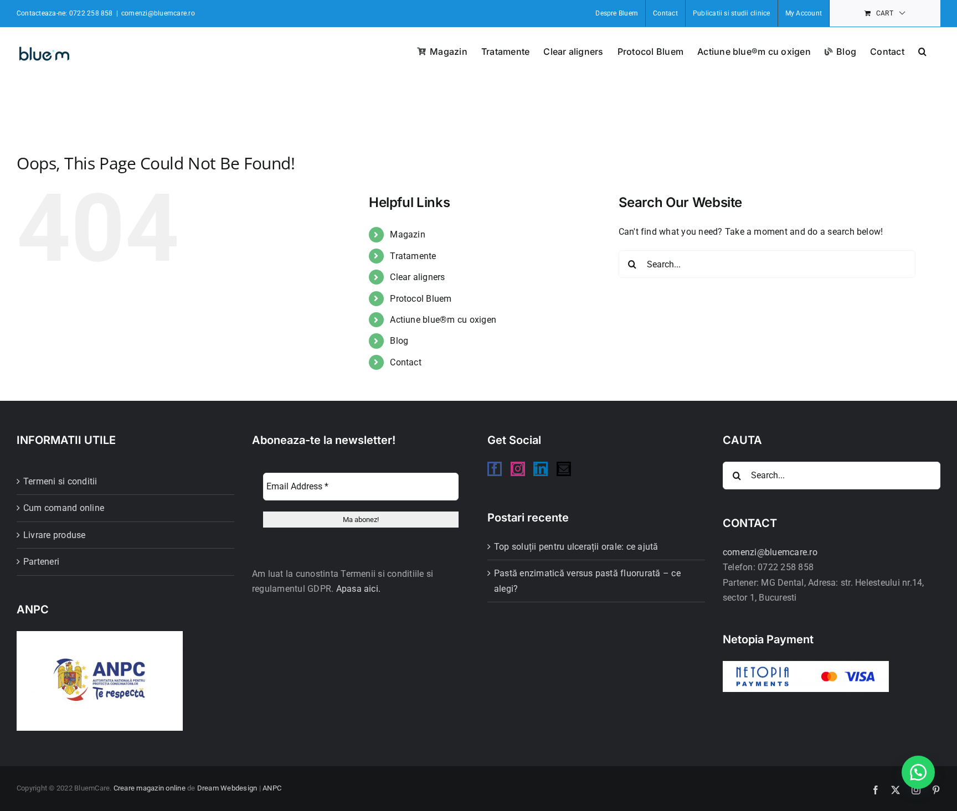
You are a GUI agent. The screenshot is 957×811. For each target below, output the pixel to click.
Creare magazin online (150, 788)
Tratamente (413, 256)
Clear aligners (417, 277)
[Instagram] (518, 469)
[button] (922, 50)
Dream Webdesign (227, 788)
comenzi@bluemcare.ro (158, 13)
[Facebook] (494, 469)
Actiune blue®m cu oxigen (443, 319)
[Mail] (564, 469)
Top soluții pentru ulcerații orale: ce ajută (576, 546)
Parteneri (41, 561)
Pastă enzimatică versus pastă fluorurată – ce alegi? (587, 581)
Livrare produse (54, 535)
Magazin (407, 234)
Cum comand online (63, 508)
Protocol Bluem (420, 298)
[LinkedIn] (540, 469)
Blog (399, 340)
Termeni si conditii (60, 481)
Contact (405, 362)
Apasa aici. (358, 588)
